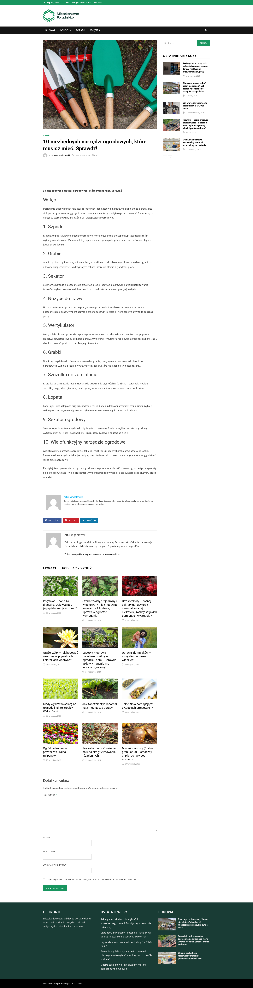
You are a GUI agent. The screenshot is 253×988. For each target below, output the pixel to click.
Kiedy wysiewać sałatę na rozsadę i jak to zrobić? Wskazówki (59, 707)
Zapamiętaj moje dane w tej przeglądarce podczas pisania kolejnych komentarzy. (93, 879)
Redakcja (98, 2)
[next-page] (170, 158)
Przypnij (72, 520)
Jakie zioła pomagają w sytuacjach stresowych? (137, 705)
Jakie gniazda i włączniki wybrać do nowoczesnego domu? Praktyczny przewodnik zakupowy (195, 67)
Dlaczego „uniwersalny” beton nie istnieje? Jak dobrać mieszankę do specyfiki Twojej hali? (194, 87)
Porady (80, 30)
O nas (66, 2)
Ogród (64, 30)
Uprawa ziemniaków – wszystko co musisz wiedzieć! (136, 656)
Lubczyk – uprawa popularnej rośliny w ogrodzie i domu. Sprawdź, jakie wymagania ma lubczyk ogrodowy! (99, 660)
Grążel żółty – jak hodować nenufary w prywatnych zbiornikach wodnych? (60, 656)
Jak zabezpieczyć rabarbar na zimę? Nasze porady (99, 705)
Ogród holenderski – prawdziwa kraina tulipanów (56, 751)
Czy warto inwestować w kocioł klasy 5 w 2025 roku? (195, 106)
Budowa (50, 30)
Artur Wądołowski (62, 155)
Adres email (50, 851)
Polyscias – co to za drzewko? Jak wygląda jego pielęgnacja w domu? (60, 604)
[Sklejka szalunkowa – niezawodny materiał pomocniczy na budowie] (171, 140)
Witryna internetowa (54, 865)
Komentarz (50, 795)
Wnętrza (95, 30)
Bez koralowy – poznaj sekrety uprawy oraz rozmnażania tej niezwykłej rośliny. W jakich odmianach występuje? (139, 608)
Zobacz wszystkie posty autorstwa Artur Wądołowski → (92, 554)
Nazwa (47, 837)
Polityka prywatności (81, 2)
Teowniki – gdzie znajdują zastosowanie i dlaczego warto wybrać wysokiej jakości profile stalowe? (195, 124)
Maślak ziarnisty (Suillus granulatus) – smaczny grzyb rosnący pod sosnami (137, 753)
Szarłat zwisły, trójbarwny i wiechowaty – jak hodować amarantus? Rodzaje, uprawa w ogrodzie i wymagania (99, 608)
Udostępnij (53, 520)
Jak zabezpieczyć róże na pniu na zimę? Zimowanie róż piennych (99, 751)
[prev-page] (165, 158)
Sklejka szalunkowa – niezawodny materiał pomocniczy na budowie (194, 142)
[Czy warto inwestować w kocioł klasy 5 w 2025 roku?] (171, 103)
